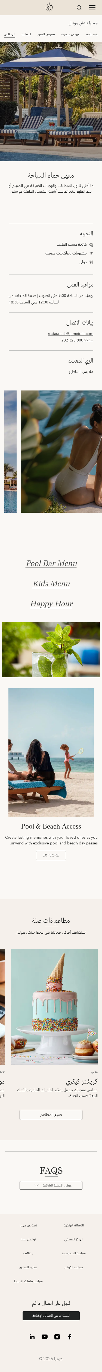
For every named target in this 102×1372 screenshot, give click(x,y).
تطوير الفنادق (28, 1267)
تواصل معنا (28, 1239)
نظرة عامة (92, 34)
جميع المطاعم (51, 1115)
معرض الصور (46, 34)
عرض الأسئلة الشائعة (57, 1185)
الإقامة (26, 34)
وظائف (28, 1253)
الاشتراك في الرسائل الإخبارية (51, 1316)
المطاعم (9, 34)
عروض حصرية (70, 34)
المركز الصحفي (73, 1239)
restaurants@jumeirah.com (70, 334)
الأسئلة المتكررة (74, 1225)
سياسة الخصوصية (74, 1253)
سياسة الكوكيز (73, 1267)
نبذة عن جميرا (28, 1225)
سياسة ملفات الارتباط (28, 1281)
